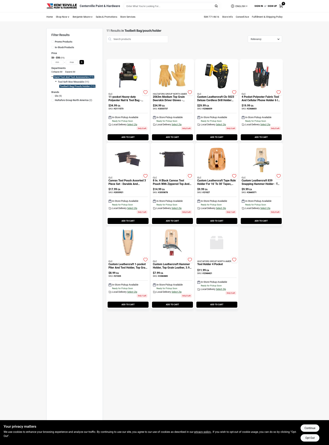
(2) (73, 100)
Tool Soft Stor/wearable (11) (73, 81)
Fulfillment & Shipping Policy (267, 16)
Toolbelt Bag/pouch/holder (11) (77, 86)
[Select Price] (82, 62)
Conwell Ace (242, 16)
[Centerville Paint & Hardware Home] (61, 6)
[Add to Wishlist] (146, 92)
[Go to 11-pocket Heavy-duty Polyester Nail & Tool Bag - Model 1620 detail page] (127, 75)
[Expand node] (52, 77)
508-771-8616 (211, 16)
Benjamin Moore (81, 16)
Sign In (258, 6)
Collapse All (56, 72)
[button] (239, 6)
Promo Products (63, 42)
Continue (309, 428)
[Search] (216, 6)
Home (49, 16)
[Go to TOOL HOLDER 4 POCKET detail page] (216, 243)
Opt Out (310, 438)
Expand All (70, 72)
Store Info (227, 16)
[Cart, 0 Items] (281, 6)
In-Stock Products (64, 47)
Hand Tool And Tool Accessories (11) (74, 77)
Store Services (128, 16)
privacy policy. (202, 432)
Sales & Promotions (106, 16)
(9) (58, 95)
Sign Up (272, 6)
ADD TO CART (128, 137)
